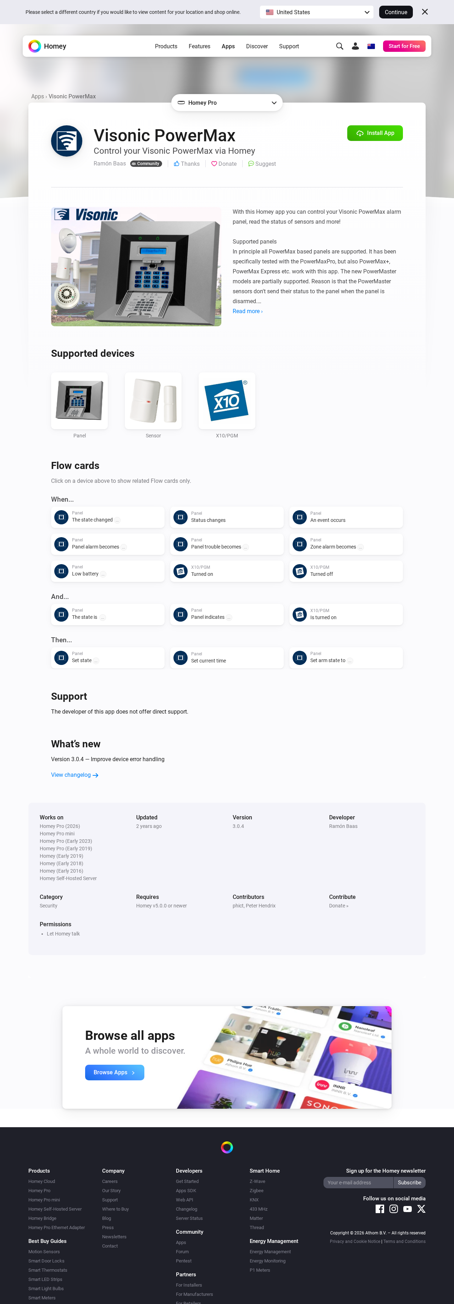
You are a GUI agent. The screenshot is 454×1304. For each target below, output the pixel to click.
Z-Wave (257, 1181)
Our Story (111, 1190)
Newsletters (114, 1236)
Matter (256, 1218)
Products (166, 46)
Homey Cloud (41, 1181)
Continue (396, 12)
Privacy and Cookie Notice (355, 1241)
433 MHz (258, 1209)
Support (289, 46)
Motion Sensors (44, 1251)
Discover (257, 46)
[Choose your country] (371, 46)
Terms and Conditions (404, 1241)
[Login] (355, 46)
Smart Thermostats (47, 1270)
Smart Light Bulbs (46, 1288)
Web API (184, 1199)
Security (48, 906)
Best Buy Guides (47, 1241)
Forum (182, 1251)
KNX (254, 1199)
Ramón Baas (343, 826)
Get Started (187, 1181)
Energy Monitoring (268, 1261)
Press (108, 1227)
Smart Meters (42, 1297)
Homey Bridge (42, 1218)
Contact (110, 1246)
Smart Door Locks (46, 1261)
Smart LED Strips (45, 1279)
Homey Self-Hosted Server (55, 1209)
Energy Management (270, 1251)
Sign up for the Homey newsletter (386, 1171)
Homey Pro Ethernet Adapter (56, 1227)
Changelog (186, 1209)
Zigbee (257, 1190)
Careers (110, 1181)
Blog (106, 1218)
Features (199, 46)
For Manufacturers (194, 1294)
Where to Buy (115, 1209)
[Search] (339, 46)
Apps (228, 46)
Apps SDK (186, 1190)
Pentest (184, 1261)
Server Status (189, 1218)
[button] (316, 12)
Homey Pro (39, 1190)
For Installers (189, 1285)
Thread (257, 1227)
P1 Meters (260, 1270)
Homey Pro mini (44, 1199)
